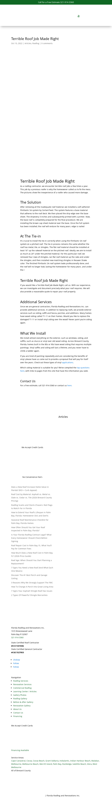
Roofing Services (20, 681)
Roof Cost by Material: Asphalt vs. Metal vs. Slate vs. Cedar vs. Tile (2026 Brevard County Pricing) (31, 497)
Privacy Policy (38, 795)
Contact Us (18, 712)
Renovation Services (22, 684)
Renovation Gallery (21, 705)
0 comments (47, 43)
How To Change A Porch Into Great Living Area (32, 586)
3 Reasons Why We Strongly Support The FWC (32, 582)
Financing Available (20, 750)
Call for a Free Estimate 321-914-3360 (56, 2)
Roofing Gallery (20, 698)
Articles (28, 43)
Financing (17, 716)
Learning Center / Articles (25, 691)
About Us (17, 709)
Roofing (35, 43)
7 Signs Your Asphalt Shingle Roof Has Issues (31, 591)
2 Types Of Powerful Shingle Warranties (29, 595)
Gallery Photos (19, 695)
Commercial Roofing (22, 688)
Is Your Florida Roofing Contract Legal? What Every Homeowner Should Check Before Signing (31, 538)
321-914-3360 (17, 637)
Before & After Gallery (23, 702)
